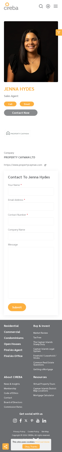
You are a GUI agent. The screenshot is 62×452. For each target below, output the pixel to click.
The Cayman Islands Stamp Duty (43, 343)
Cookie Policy (33, 431)
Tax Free (37, 337)
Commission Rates (13, 407)
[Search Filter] (59, 32)
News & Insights (12, 384)
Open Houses (12, 343)
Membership (10, 388)
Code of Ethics (11, 393)
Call (10, 104)
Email (27, 104)
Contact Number (18, 214)
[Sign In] (48, 5)
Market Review (40, 333)
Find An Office (13, 355)
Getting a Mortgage (43, 369)
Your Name (15, 184)
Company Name (16, 229)
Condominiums (14, 337)
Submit (17, 307)
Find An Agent (13, 349)
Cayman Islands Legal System (43, 350)
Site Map (45, 431)
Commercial (12, 331)
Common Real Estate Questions (43, 363)
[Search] (41, 5)
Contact (8, 397)
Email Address (16, 199)
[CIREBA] (11, 8)
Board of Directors (13, 402)
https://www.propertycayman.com (23, 164)
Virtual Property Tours (44, 384)
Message (13, 244)
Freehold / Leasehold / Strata (44, 356)
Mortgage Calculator (43, 395)
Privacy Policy (19, 431)
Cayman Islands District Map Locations (44, 389)
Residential (11, 325)
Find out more (42, 441)
